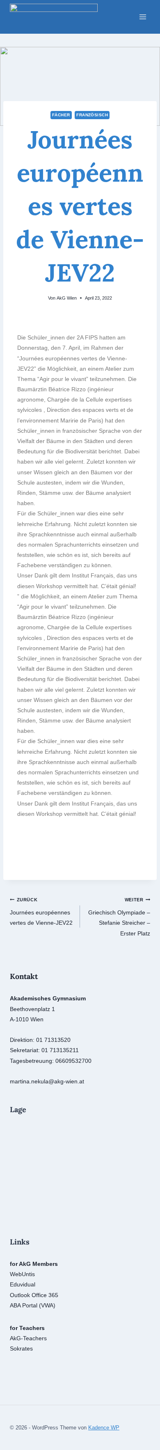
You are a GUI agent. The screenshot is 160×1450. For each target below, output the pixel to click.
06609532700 (73, 1060)
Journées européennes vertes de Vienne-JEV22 (41, 911)
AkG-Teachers (28, 1338)
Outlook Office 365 (34, 1295)
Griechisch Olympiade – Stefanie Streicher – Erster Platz (119, 917)
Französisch (92, 115)
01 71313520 (53, 1040)
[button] (25, 853)
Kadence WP (103, 1428)
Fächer (61, 115)
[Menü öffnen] (142, 16)
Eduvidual (22, 1284)
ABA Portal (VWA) (32, 1305)
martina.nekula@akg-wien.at (47, 1081)
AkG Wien (67, 298)
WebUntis (22, 1274)
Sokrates (21, 1348)
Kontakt (24, 976)
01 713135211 (60, 1050)
